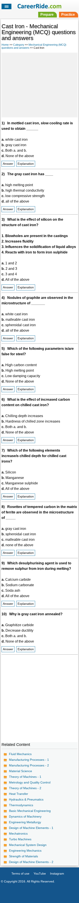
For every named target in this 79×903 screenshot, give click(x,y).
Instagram (57, 873)
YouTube (40, 873)
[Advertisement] (39, 84)
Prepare (47, 14)
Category (18, 44)
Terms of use (20, 873)
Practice (68, 14)
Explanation (26, 163)
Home (5, 44)
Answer (8, 163)
